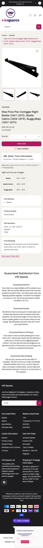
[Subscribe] (38, 403)
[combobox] (21, 26)
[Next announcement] (39, 3)
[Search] (38, 26)
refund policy (8, 167)
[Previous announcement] (3, 3)
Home (4, 35)
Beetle (12, 35)
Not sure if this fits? (11, 256)
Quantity (5, 136)
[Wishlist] (30, 15)
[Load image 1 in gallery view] (8, 94)
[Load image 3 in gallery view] (35, 94)
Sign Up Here (11, 541)
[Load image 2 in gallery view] (21, 94)
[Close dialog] (41, 528)
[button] (39, 15)
